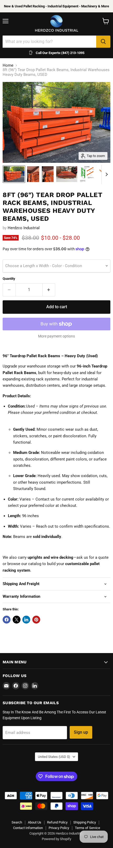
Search (17, 822)
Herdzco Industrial (24, 228)
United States (54, 757)
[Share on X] (16, 620)
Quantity (9, 279)
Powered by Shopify (56, 839)
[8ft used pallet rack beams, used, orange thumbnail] (14, 174)
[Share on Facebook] (7, 620)
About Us (34, 822)
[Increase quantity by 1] (49, 289)
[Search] (103, 42)
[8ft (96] (33, 174)
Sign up (81, 732)
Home (8, 65)
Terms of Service (87, 828)
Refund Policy (57, 822)
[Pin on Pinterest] (36, 620)
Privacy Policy (59, 828)
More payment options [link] (56, 336)
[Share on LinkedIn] (26, 620)
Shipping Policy (84, 822)
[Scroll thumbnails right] (105, 174)
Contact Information (28, 828)
